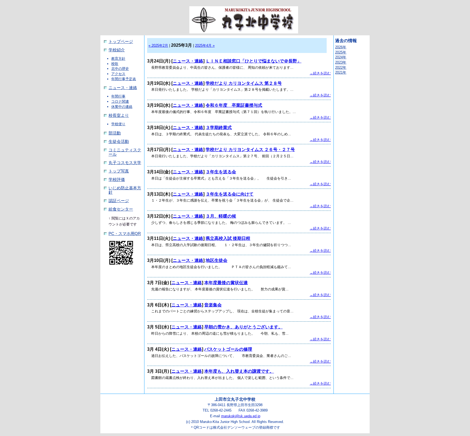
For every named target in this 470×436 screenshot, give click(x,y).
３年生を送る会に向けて (229, 194)
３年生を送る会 (221, 172)
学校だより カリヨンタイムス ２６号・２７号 (250, 149)
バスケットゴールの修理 (228, 349)
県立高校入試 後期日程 (228, 238)
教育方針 (118, 59)
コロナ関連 (120, 101)
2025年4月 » (205, 45)
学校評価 (117, 179)
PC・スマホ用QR (125, 233)
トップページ (121, 41)
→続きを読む (320, 73)
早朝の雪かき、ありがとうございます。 (243, 327)
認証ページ (119, 201)
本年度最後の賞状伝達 (226, 282)
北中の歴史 (120, 69)
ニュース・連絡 (123, 88)
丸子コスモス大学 (125, 163)
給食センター (121, 209)
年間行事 (118, 96)
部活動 (115, 133)
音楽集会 (213, 305)
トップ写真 (119, 171)
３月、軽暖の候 (221, 216)
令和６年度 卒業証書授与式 (234, 105)
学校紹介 (117, 50)
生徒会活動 (119, 141)
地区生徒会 (216, 260)
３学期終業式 (219, 127)
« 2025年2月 (158, 45)
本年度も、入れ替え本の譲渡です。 (239, 371)
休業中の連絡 (121, 107)
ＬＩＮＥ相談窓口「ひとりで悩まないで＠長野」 (253, 61)
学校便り (118, 124)
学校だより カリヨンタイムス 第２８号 (244, 83)
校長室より (119, 115)
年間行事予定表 (123, 79)
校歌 (114, 64)
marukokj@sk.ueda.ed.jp (240, 416)
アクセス (118, 74)
